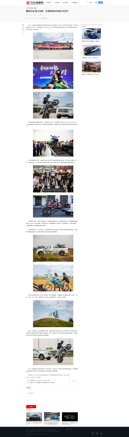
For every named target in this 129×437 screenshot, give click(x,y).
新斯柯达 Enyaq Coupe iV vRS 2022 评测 (40, 380)
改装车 (35, 8)
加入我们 (33, 429)
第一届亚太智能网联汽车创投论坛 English (34, 431)
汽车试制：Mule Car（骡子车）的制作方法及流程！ (96, 57)
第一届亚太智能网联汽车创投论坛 (52, 431)
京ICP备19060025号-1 (46, 434)
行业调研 (56, 2)
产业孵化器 (74, 2)
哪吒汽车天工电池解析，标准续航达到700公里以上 (43, 382)
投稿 (100, 2)
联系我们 (49, 429)
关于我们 (28, 429)
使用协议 (54, 429)
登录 (91, 2)
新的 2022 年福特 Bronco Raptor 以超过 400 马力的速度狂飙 (98, 74)
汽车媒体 (48, 2)
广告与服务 (38, 429)
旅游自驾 (65, 2)
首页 (27, 8)
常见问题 (44, 429)
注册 (95, 2)
